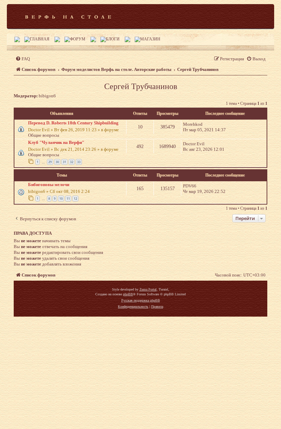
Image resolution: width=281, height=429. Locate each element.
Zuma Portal (148, 289)
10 (61, 198)
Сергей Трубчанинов (140, 86)
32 (71, 162)
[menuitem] (22, 59)
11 (68, 198)
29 (50, 162)
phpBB (128, 294)
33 (79, 162)
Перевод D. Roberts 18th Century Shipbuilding (73, 122)
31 (64, 162)
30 (57, 162)
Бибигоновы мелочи (48, 184)
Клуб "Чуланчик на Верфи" (56, 142)
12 (75, 198)
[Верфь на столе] (68, 16)
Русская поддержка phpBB (140, 300)
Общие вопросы (43, 135)
